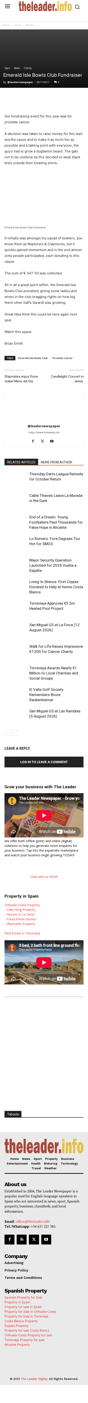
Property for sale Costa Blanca (27, 1330)
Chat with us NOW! (44, 876)
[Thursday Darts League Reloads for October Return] (16, 479)
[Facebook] (23, 97)
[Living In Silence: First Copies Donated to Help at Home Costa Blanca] (16, 587)
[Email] (75, 97)
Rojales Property (17, 1326)
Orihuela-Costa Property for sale (28, 1335)
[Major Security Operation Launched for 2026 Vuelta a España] (16, 565)
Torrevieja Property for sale (24, 1340)
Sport (17, 25)
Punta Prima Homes (21, 919)
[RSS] (22, 1239)
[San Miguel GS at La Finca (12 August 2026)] (16, 630)
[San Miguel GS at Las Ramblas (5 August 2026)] (16, 716)
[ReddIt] (64, 97)
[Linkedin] (54, 97)
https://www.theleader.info (44, 432)
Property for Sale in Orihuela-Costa (30, 1311)
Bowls (29, 25)
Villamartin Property (21, 924)
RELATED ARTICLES (21, 462)
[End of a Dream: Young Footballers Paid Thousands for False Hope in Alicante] (16, 522)
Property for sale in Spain (23, 1307)
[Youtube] (53, 441)
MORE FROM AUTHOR (56, 462)
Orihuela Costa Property (22, 905)
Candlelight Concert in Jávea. (67, 378)
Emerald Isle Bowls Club (33, 358)
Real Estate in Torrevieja (22, 933)
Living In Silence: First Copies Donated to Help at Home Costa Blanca (56, 586)
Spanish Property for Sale (23, 1297)
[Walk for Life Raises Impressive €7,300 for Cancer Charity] (16, 651)
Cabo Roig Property (21, 909)
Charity (28, 68)
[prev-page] (7, 733)
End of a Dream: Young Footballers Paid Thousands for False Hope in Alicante (56, 522)
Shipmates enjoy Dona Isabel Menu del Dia (21, 378)
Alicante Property (17, 1344)
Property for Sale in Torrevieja (26, 1316)
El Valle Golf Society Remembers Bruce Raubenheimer (46, 694)
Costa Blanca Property (21, 1321)
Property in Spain (17, 1302)
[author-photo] (44, 420)
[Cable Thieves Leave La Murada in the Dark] (16, 501)
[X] (33, 97)
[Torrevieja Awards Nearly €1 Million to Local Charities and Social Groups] (16, 673)
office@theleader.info (33, 1221)
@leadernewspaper (20, 82)
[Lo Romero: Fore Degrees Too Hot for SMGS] (16, 544)
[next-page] (14, 733)
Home (6, 25)
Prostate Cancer (63, 358)
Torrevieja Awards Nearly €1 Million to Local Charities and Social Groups (53, 673)
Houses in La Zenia (21, 914)
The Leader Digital (34, 1379)
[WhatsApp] (44, 97)
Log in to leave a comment (44, 762)
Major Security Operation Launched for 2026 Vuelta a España (52, 565)
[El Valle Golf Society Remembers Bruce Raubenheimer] (16, 695)
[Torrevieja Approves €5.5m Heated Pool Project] (16, 608)
